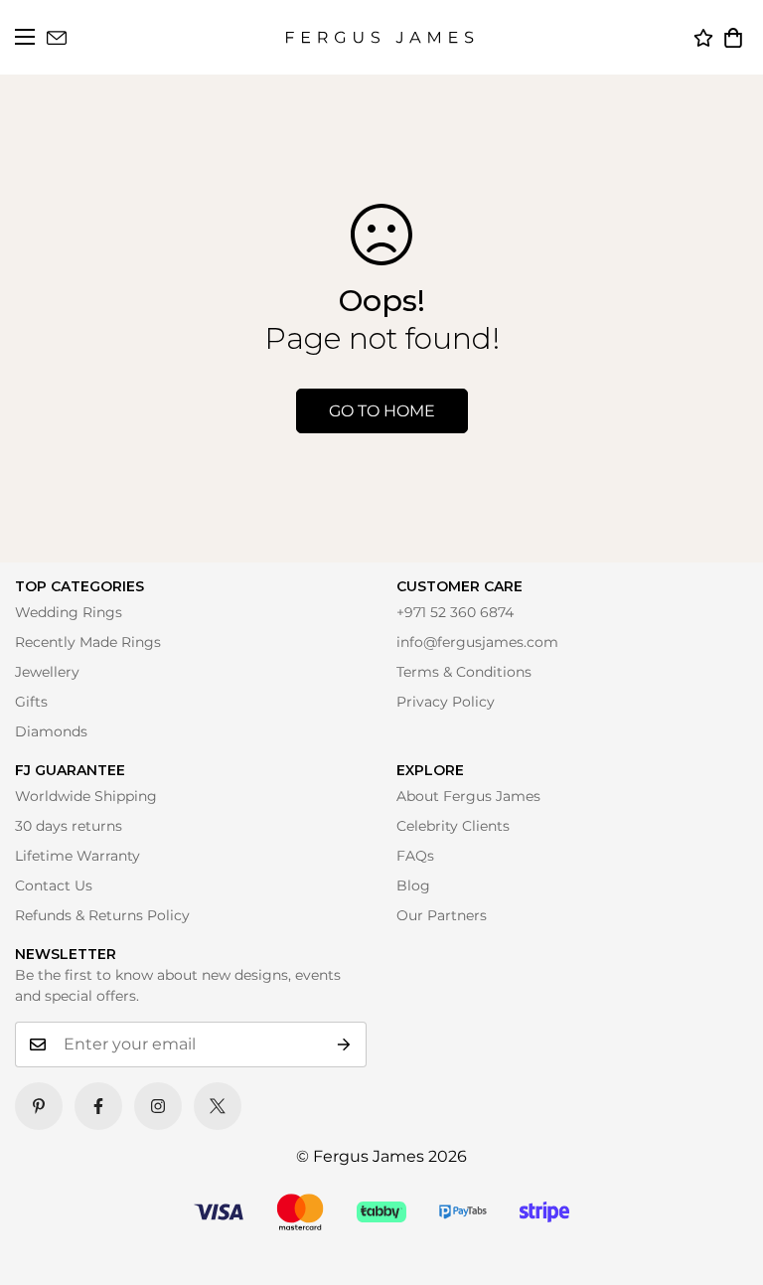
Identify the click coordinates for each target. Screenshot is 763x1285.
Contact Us (53, 885)
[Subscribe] (344, 1044)
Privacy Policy (445, 702)
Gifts (31, 702)
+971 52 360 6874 (455, 612)
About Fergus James (468, 796)
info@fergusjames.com (477, 642)
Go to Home (382, 411)
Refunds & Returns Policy (102, 915)
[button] (733, 38)
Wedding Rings (68, 612)
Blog (413, 885)
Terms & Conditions (464, 672)
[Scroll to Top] (720, 1242)
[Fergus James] (379, 37)
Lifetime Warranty (77, 856)
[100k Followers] (158, 1106)
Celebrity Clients (453, 826)
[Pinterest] (39, 1106)
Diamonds (51, 731)
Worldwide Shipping (86, 796)
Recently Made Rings (88, 642)
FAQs (415, 856)
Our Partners (441, 915)
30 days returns (68, 826)
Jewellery (47, 672)
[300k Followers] (98, 1106)
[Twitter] (217, 1106)
